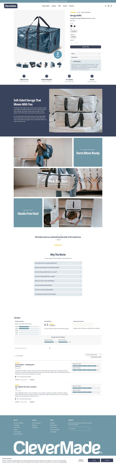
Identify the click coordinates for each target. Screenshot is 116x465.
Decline (107, 460)
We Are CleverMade (18, 423)
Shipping (52, 423)
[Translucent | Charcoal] (74, 26)
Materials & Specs (74, 57)
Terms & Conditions (55, 429)
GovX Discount (17, 431)
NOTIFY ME (85, 47)
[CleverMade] (10, 6)
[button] (105, 6)
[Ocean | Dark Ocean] (71, 26)
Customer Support (36, 423)
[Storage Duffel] (19, 65)
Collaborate (35, 427)
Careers (16, 429)
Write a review (85, 12)
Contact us (34, 420)
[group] (58, 1)
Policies (51, 420)
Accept (94, 460)
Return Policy (53, 425)
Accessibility (53, 431)
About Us (16, 420)
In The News (17, 427)
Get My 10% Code (84, 450)
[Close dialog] (113, 429)
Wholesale (34, 425)
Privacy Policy (63, 462)
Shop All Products (18, 434)
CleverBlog (16, 425)
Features (72, 53)
